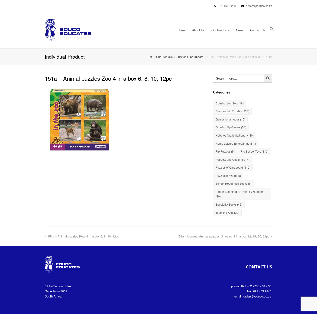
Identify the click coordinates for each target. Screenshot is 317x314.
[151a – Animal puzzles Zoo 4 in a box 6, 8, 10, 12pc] (79, 152)
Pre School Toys (254, 151)
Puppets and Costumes (232, 159)
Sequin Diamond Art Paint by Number (239, 194)
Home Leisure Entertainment (236, 143)
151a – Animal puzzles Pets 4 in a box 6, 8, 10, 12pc (83, 236)
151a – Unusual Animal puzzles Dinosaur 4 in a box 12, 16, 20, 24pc (223, 236)
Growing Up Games (231, 127)
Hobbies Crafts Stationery (235, 135)
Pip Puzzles (225, 151)
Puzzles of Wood (228, 175)
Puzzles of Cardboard (190, 57)
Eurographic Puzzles (232, 111)
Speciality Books (229, 204)
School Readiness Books (234, 183)
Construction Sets (230, 103)
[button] (271, 30)
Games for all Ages (230, 119)
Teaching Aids (227, 212)
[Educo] (68, 29)
